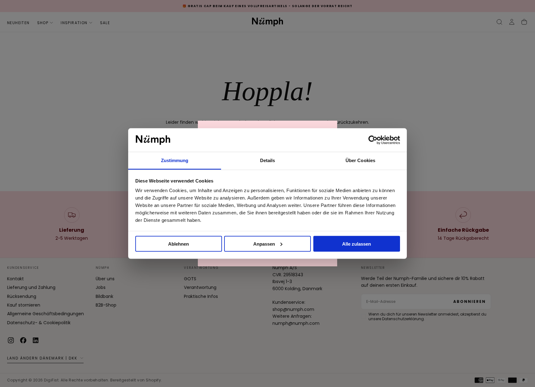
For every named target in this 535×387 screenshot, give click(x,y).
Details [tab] (267, 160)
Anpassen (264, 243)
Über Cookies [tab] (360, 160)
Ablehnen (178, 243)
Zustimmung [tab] (175, 160)
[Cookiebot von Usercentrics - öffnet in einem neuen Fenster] (373, 140)
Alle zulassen (356, 243)
